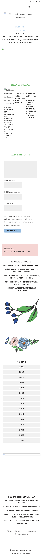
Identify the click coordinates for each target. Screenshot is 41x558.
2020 (21, 393)
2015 (21, 419)
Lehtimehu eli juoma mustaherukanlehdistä (21, 511)
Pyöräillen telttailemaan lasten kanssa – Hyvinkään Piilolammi (21, 270)
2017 (21, 409)
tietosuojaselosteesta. (12, 225)
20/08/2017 (19, 27)
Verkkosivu (8, 203)
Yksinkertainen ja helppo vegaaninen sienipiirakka (21, 507)
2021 (21, 388)
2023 (21, 377)
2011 (21, 440)
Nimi (9, 180)
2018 (21, 404)
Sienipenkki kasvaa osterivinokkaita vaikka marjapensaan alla (21, 283)
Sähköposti (12, 192)
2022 (21, 383)
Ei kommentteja (20, 30)
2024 (21, 372)
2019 (21, 398)
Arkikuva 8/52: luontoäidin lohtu (20, 98)
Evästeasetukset (21, 534)
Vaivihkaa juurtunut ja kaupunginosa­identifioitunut (22, 289)
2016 (21, 414)
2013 (21, 430)
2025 (21, 367)
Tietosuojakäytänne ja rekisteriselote (21, 531)
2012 (21, 435)
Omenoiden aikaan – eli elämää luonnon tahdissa (21, 266)
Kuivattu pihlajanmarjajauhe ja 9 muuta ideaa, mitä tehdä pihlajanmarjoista (21, 277)
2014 (21, 425)
